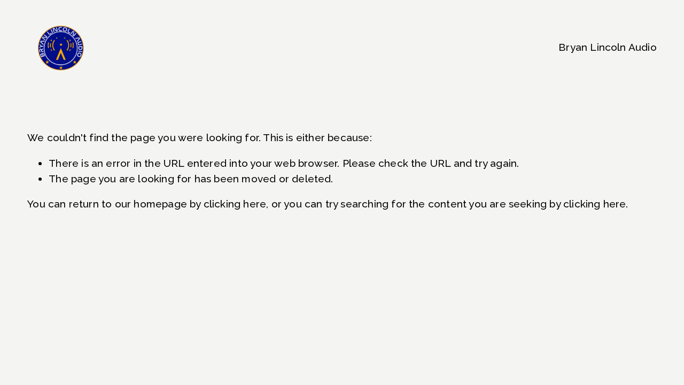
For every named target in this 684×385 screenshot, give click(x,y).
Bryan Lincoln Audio (607, 47)
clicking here (235, 204)
